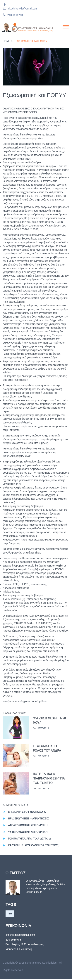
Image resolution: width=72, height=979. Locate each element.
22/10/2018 (43, 756)
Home (6, 41)
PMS (10, 913)
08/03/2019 (43, 728)
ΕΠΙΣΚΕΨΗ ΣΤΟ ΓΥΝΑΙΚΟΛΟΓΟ (27, 811)
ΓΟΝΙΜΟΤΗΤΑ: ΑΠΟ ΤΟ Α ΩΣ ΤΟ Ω (29, 838)
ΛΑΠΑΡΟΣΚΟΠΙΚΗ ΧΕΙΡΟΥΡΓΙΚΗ (27, 825)
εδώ (45, 701)
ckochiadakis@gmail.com (22, 8)
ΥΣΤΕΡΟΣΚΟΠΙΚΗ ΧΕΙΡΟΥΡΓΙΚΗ (27, 831)
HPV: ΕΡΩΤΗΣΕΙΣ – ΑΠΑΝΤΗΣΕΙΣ (28, 818)
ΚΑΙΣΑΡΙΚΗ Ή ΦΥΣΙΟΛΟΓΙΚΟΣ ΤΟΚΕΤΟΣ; (33, 845)
